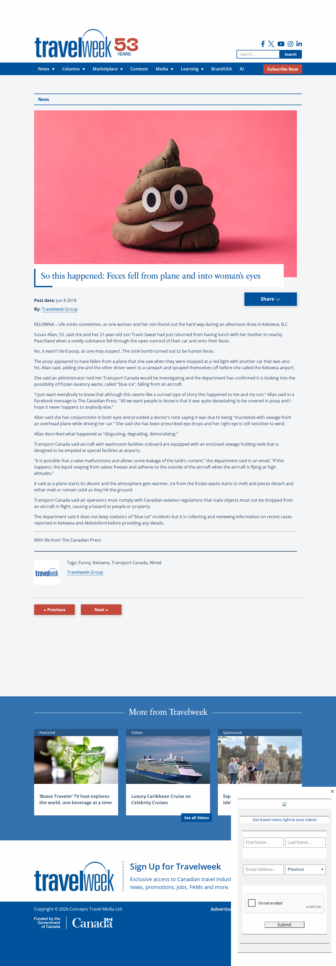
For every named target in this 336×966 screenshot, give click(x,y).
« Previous (54, 610)
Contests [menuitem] (139, 69)
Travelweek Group (60, 309)
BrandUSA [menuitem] (221, 69)
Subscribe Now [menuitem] (282, 69)
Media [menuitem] (162, 69)
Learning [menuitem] (189, 69)
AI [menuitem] (242, 69)
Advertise (221, 909)
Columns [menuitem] (71, 69)
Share (268, 299)
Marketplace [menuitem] (105, 69)
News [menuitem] (43, 69)
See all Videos (196, 817)
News (43, 99)
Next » (101, 610)
